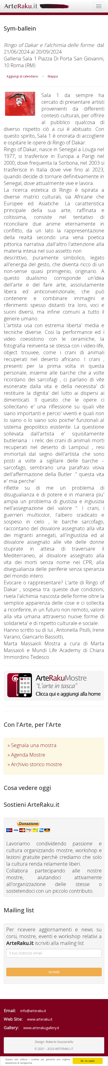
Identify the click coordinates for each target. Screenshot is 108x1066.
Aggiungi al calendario (22, 76)
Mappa (53, 76)
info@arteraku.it (33, 1010)
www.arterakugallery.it (41, 1027)
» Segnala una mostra (32, 745)
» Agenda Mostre (26, 754)
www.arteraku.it (39, 1019)
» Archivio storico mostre (35, 764)
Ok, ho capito (88, 1060)
